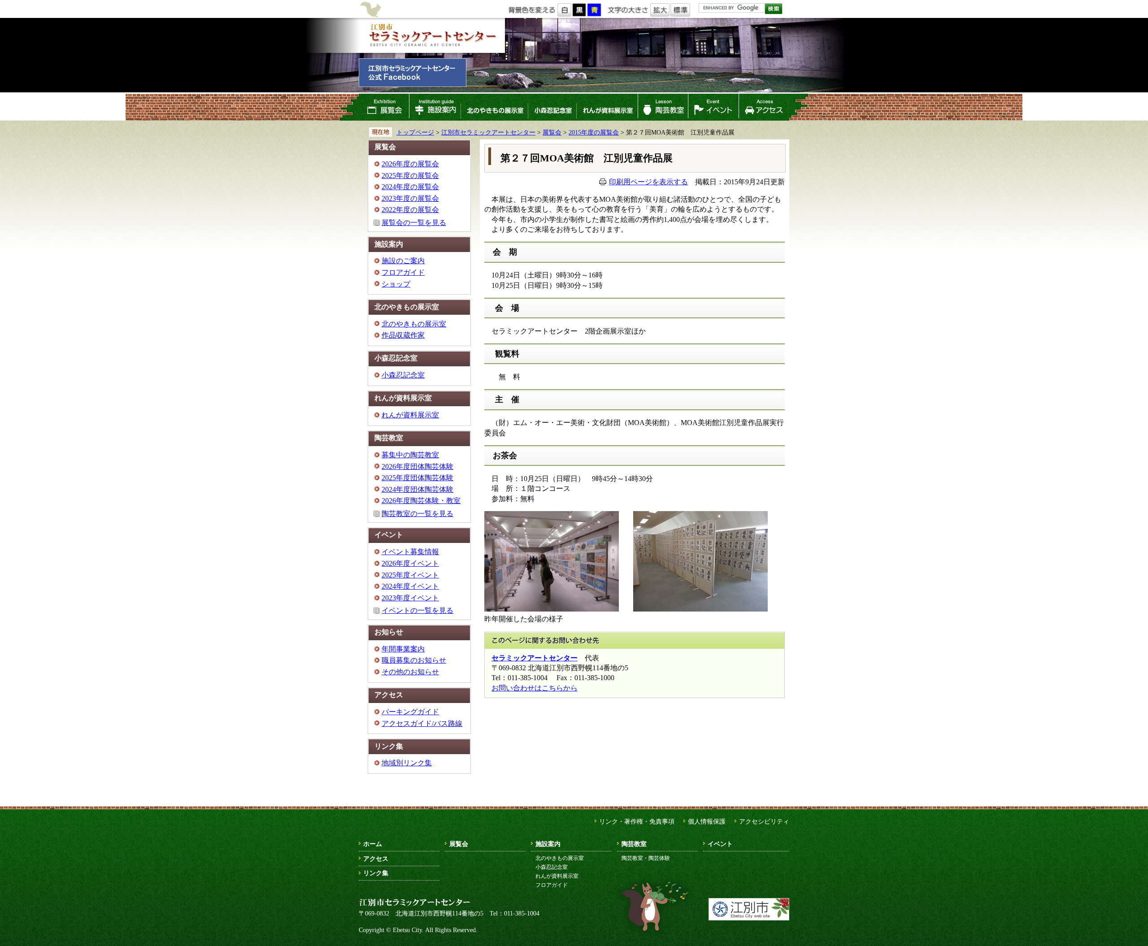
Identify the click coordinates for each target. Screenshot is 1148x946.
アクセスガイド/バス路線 (422, 723)
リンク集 (375, 873)
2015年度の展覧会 (594, 132)
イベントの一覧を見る (417, 610)
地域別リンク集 (407, 763)
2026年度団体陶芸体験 (417, 466)
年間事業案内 (403, 649)
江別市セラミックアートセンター (431, 35)
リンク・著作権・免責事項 (636, 821)
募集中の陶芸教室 (410, 455)
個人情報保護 (707, 821)
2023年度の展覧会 (410, 198)
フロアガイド (403, 272)
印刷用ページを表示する (648, 182)
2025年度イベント (410, 575)
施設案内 (435, 107)
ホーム (372, 843)
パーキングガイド (410, 712)
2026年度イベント (410, 563)
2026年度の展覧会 (410, 164)
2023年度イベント (410, 598)
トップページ (415, 132)
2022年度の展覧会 (410, 209)
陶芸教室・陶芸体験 (646, 858)
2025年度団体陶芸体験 (417, 478)
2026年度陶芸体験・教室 (421, 500)
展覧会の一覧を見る (414, 222)
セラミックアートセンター (534, 658)
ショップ (396, 284)
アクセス (764, 107)
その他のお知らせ (410, 672)
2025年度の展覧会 (410, 175)
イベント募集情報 (410, 551)
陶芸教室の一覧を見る (417, 513)
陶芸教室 (663, 107)
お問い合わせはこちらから (534, 688)
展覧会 (384, 107)
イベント (713, 107)
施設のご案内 (403, 261)
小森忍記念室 (552, 107)
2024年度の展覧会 (410, 187)
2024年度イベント (410, 586)
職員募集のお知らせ (414, 660)
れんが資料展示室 (607, 107)
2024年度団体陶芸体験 (417, 489)
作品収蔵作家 (403, 335)
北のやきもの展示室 (494, 107)
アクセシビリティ (764, 821)
